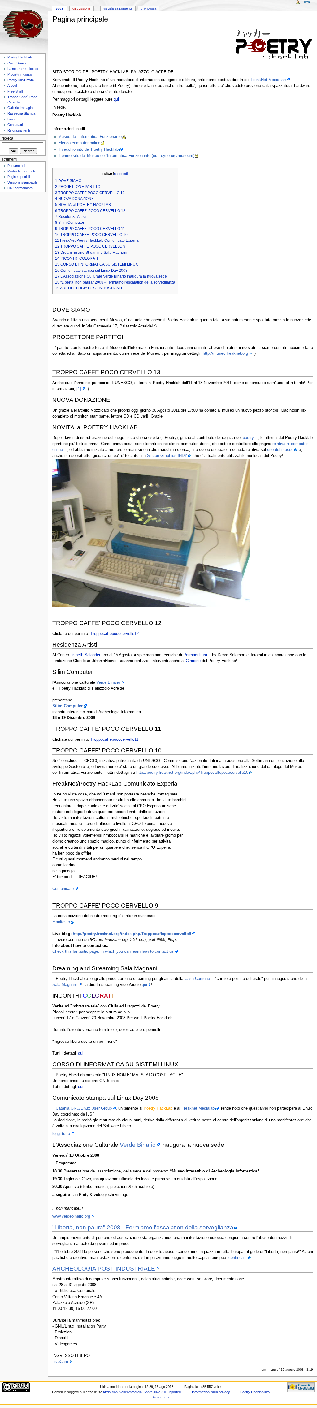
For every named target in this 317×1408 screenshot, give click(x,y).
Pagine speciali (18, 177)
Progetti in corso (19, 74)
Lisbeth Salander (85, 655)
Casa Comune (197, 979)
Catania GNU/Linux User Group (84, 1108)
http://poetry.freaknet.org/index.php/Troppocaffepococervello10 (192, 772)
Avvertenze (161, 1397)
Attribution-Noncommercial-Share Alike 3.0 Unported (142, 1392)
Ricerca (7, 138)
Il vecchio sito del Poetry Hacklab (88, 149)
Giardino (193, 661)
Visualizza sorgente (117, 8)
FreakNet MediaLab (268, 80)
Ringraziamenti (18, 130)
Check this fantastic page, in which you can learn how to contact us (113, 951)
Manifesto (61, 922)
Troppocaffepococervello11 (114, 739)
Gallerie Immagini (20, 108)
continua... (237, 1257)
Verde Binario (108, 682)
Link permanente (20, 188)
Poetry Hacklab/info (255, 1392)
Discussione (81, 8)
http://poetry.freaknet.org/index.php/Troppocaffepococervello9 (132, 934)
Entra (306, 2)
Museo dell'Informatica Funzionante (90, 137)
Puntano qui (16, 165)
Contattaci (15, 125)
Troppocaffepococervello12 (114, 633)
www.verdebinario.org (71, 1216)
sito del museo (280, 450)
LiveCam (60, 1361)
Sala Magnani (64, 984)
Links (11, 119)
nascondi (121, 173)
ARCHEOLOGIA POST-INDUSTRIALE (103, 1268)
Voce (59, 8)
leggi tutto (61, 1134)
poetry (248, 437)
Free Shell (15, 91)
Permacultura (195, 655)
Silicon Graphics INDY (167, 455)
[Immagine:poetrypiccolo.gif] (274, 44)
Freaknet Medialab (198, 1108)
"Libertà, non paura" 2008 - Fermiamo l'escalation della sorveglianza (142, 1227)
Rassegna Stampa (21, 113)
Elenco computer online (79, 143)
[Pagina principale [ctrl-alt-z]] (24, 24)
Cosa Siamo (16, 63)
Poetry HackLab (19, 57)
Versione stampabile (22, 182)
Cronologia (148, 8)
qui (116, 99)
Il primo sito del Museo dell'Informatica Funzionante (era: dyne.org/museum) (126, 156)
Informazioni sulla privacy (211, 1392)
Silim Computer (67, 706)
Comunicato (63, 888)
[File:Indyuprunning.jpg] (151, 533)
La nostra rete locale (22, 69)
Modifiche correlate (21, 171)
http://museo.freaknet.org (225, 353)
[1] (78, 389)
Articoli (12, 85)
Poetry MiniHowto (20, 80)
